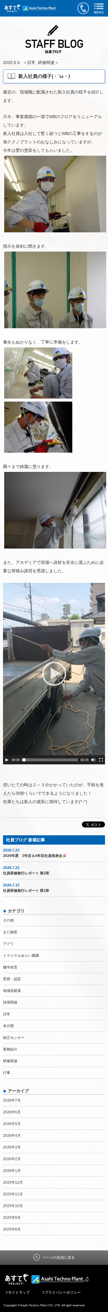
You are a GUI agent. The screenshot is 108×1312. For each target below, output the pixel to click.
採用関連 (10, 1002)
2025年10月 (13, 1206)
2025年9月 (12, 1218)
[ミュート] (93, 759)
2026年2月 (12, 1159)
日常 (31, 62)
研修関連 (46, 62)
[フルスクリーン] (101, 759)
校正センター (14, 1037)
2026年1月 (12, 1171)
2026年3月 (12, 1147)
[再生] (6, 759)
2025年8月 (12, 1229)
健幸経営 (10, 967)
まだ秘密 (10, 932)
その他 (8, 920)
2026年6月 (12, 1112)
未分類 (8, 1026)
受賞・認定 (12, 979)
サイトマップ (19, 1292)
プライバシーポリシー (63, 1292)
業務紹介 (10, 1049)
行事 (6, 1073)
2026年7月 (12, 1100)
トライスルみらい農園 (21, 955)
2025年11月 (13, 1194)
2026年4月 (12, 1135)
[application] (54, 673)
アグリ (8, 944)
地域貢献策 (12, 991)
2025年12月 (13, 1182)
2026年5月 (12, 1124)
